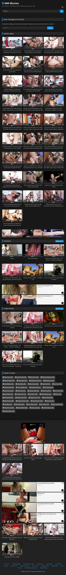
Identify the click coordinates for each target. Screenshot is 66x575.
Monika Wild (8, 397)
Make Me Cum (41, 493)
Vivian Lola (35, 407)
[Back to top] (61, 570)
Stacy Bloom (32, 404)
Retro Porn (55, 566)
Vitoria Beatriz (22, 407)
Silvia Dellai (20, 404)
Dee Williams (8, 384)
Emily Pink (46, 384)
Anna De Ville (21, 377)
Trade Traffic (43, 568)
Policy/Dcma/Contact (31, 568)
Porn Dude (49, 564)
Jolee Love (47, 390)
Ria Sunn (50, 401)
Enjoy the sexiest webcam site (45, 285)
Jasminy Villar (34, 390)
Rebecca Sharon (23, 401)
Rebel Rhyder (38, 401)
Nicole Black (48, 397)
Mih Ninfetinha (46, 394)
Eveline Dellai (9, 387)
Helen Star (21, 390)
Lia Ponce (33, 394)
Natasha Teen (35, 397)
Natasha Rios (21, 397)
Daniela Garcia (36, 380)
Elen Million (21, 384)
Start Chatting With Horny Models (41, 235)
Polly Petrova (8, 401)
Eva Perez (58, 384)
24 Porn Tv (14, 566)
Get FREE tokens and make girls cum (11, 235)
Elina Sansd (34, 384)
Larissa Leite (21, 394)
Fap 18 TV (58, 564)
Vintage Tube (45, 566)
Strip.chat (4, 236)
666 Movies (11, 3)
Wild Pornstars (16, 564)
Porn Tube (35, 566)
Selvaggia (8, 404)
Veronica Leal (9, 407)
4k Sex (6, 566)
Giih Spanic (49, 387)
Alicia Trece (8, 377)
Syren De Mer (57, 404)
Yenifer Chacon (48, 407)
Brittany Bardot (9, 380)
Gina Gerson (8, 390)
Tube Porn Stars (24, 566)
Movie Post (40, 564)
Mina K (58, 394)
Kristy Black (8, 394)
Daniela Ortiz (49, 380)
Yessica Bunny (9, 411)
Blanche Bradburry (48, 377)
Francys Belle (22, 387)
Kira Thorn (59, 390)
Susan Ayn (45, 404)
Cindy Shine (22, 380)
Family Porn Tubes (28, 564)
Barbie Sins (34, 377)
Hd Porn (7, 564)
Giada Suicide (36, 387)
